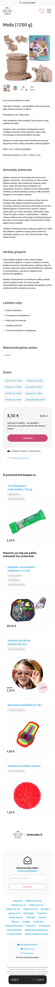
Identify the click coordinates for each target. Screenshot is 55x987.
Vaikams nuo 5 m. (30, 909)
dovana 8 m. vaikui (34, 393)
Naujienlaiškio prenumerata (36, 930)
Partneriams (38, 921)
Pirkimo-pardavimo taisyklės (37, 934)
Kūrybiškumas (14, 494)
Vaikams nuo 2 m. (36, 905)
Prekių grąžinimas (14, 930)
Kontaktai (26, 921)
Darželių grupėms (15, 576)
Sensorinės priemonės (16, 499)
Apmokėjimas (44, 925)
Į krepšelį (27, 438)
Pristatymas (31, 925)
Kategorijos (18, 900)
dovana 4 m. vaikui (35, 381)
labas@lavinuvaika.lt (29, 945)
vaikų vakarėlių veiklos (35, 400)
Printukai (42, 917)
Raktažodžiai (28, 913)
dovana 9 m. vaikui (13, 400)
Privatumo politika (14, 934)
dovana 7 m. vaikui (13, 393)
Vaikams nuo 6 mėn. (34, 900)
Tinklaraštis (31, 917)
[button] (18, 458)
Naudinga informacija (14, 925)
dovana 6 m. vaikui (34, 387)
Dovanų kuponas (16, 917)
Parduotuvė (42, 913)
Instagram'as (28, 953)
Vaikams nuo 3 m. (13, 909)
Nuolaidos (45, 909)
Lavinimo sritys (14, 913)
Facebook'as (28, 949)
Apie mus (15, 921)
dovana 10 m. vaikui (13, 381)
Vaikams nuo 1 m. (18, 905)
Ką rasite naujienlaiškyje (27, 871)
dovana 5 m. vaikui (13, 387)
